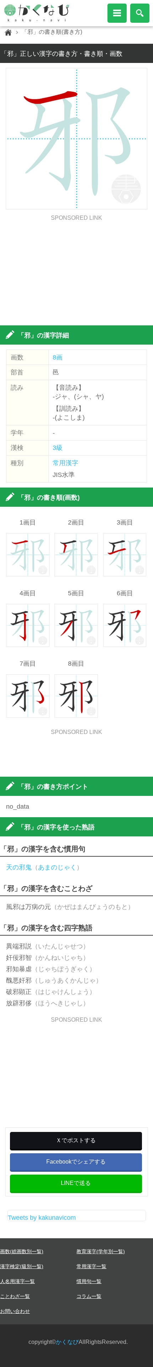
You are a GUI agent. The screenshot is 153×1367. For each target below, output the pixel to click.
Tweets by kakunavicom (42, 1217)
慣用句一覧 (88, 1281)
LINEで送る (76, 1183)
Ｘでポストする (76, 1140)
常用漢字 (65, 463)
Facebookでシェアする (76, 1162)
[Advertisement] (76, 270)
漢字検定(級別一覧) (21, 1266)
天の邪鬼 (19, 867)
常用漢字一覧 (91, 1266)
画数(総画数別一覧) (21, 1251)
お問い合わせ (15, 1311)
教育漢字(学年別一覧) (100, 1251)
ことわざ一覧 (15, 1296)
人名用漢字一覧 (17, 1281)
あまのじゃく (57, 867)
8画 (58, 357)
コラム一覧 (88, 1296)
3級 (58, 447)
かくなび (67, 1342)
